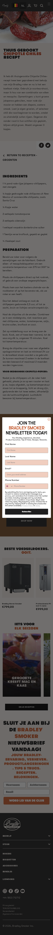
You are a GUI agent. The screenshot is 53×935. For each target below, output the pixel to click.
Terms (37, 505)
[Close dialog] (49, 419)
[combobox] (9, 486)
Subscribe (26, 512)
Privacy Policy (27, 505)
